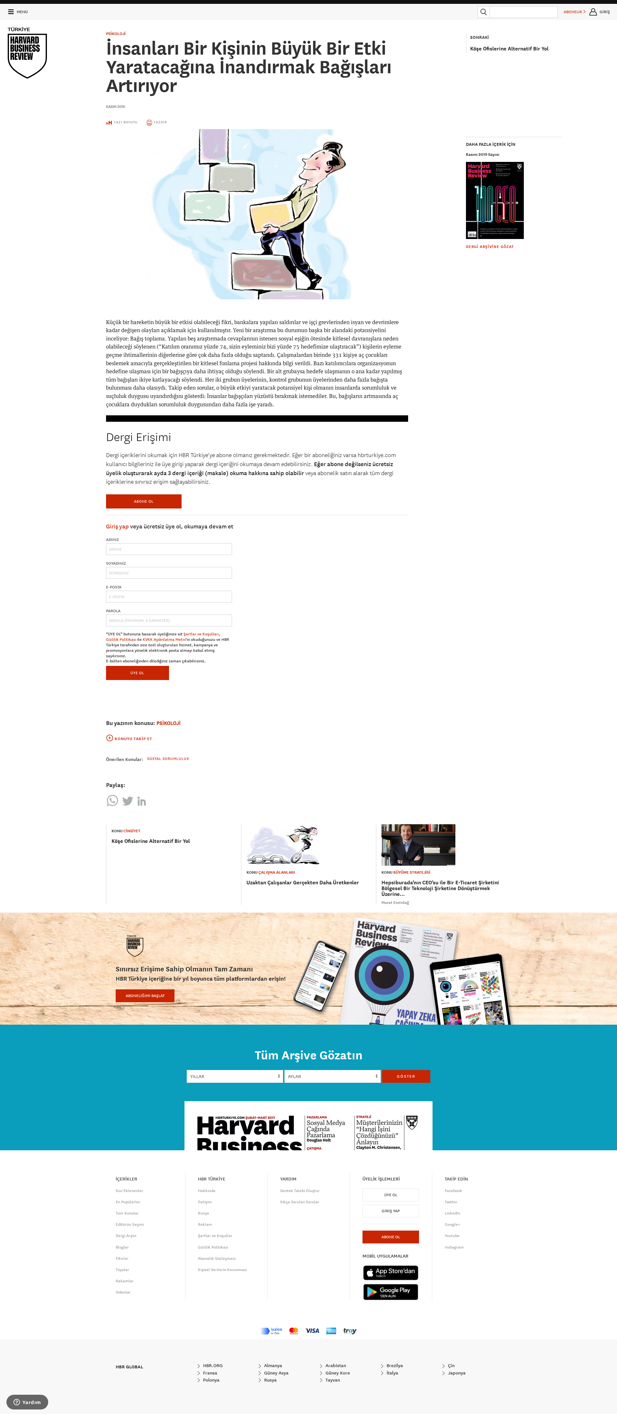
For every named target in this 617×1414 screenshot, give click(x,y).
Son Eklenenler (129, 1190)
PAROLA (113, 611)
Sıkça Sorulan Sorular (299, 1202)
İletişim (205, 1202)
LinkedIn (452, 1213)
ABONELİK (573, 11)
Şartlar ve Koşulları (201, 634)
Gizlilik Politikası (121, 639)
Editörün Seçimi (130, 1224)
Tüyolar (122, 1269)
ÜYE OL (137, 672)
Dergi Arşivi (126, 1235)
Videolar (123, 1292)
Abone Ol (144, 501)
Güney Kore (337, 1373)
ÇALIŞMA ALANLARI (276, 872)
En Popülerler (128, 1202)
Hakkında (206, 1190)
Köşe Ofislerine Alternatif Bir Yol (509, 48)
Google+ (452, 1224)
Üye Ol (390, 1194)
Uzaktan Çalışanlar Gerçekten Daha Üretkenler (302, 882)
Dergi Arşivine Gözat (490, 246)
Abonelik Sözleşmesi (217, 1258)
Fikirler (122, 1258)
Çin (451, 1365)
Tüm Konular (127, 1213)
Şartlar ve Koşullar (215, 1235)
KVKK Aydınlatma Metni (164, 639)
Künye (203, 1213)
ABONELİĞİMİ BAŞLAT (145, 995)
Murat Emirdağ (395, 902)
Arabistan (335, 1365)
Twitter (451, 1202)
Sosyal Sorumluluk (168, 758)
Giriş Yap (391, 1211)
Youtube (452, 1235)
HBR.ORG (212, 1365)
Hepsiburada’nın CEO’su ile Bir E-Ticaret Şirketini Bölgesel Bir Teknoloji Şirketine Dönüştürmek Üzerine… (440, 888)
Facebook (453, 1190)
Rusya (270, 1380)
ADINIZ (112, 539)
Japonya (456, 1373)
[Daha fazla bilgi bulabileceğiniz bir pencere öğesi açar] (27, 1403)
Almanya (272, 1365)
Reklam (205, 1224)
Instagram (454, 1247)
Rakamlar (125, 1281)
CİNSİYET (131, 831)
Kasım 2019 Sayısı (482, 154)
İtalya (391, 1373)
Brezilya (394, 1365)
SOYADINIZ (116, 563)
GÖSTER (406, 1076)
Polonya (210, 1380)
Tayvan (332, 1380)
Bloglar (122, 1247)
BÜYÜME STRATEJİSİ (411, 872)
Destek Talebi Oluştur (300, 1190)
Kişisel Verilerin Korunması (222, 1269)
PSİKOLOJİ (116, 33)
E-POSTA (113, 587)
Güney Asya (276, 1373)
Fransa (209, 1373)
